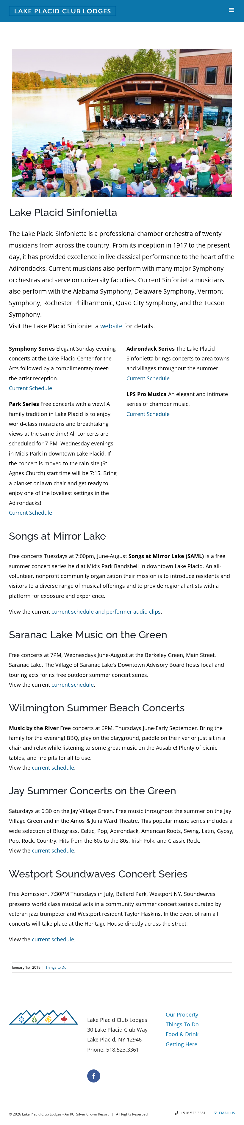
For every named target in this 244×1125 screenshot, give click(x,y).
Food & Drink (182, 1034)
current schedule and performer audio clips (106, 611)
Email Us (226, 1112)
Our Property (182, 1014)
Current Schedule (30, 388)
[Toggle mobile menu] (232, 10)
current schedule (72, 684)
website (111, 326)
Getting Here (181, 1044)
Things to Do (56, 967)
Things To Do (182, 1024)
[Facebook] (93, 1076)
